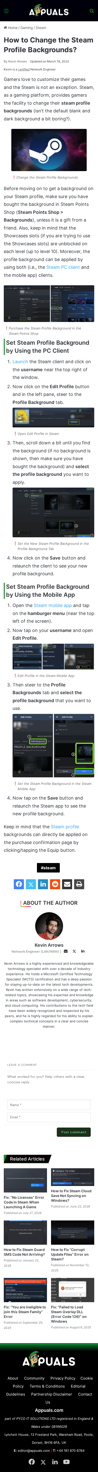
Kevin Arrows (15, 61)
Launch (20, 361)
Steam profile (65, 826)
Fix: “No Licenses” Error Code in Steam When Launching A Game (24, 1202)
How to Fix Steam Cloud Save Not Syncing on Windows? (71, 1195)
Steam (41, 27)
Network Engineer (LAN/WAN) (35, 951)
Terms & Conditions (47, 1386)
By (6, 61)
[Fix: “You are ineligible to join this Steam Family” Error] (25, 1290)
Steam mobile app (53, 605)
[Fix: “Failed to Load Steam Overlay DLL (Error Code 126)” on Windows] (72, 1290)
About (13, 1378)
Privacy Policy (63, 1378)
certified (24, 69)
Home (12, 27)
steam (49, 867)
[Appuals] (49, 10)
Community (34, 1378)
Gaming (26, 27)
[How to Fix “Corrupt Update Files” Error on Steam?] (72, 1232)
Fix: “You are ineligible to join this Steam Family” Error (25, 1312)
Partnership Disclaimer (51, 1394)
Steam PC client (63, 267)
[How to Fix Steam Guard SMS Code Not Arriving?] (25, 1232)
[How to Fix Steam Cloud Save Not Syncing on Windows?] (72, 1177)
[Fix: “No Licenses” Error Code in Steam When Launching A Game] (25, 1180)
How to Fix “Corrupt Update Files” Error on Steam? (70, 1254)
